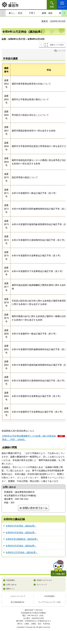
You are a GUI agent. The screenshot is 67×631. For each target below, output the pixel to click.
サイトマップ (42, 584)
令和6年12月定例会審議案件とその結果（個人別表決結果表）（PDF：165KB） (29, 438)
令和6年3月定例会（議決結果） (21, 526)
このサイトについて (17, 596)
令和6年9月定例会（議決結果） (21, 545)
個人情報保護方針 (17, 602)
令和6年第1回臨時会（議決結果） (22, 539)
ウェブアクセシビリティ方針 (49, 602)
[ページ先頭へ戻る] (58, 568)
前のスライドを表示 (3, 13)
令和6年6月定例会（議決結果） (21, 532)
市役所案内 (10, 580)
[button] (52, 4)
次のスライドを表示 (64, 13)
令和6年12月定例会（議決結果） (22, 552)
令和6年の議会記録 (14, 519)
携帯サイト (10, 589)
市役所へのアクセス (44, 580)
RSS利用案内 (49, 596)
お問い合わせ (11, 584)
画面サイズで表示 (57, 45)
